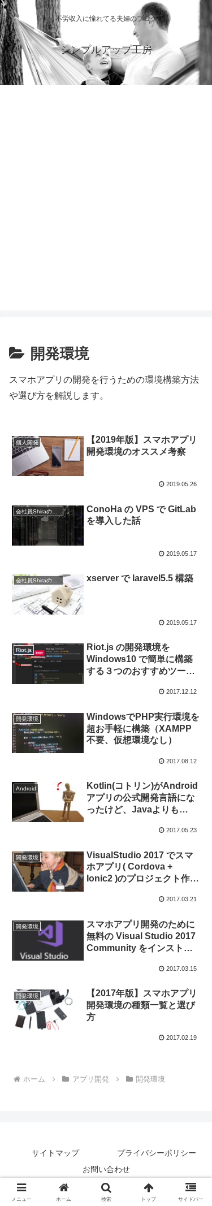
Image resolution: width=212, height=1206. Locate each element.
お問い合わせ (106, 1169)
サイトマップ (55, 1152)
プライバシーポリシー (156, 1152)
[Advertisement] (106, 204)
